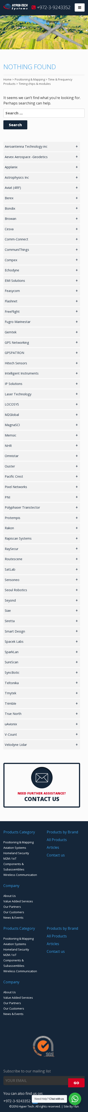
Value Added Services (18, 901)
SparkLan (12, 652)
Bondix (10, 208)
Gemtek (10, 332)
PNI (7, 497)
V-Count (11, 734)
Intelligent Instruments (22, 373)
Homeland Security (16, 853)
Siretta (10, 621)
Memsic (10, 435)
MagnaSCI (12, 425)
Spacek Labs (14, 641)
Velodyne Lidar (16, 744)
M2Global (12, 415)
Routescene (13, 559)
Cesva (9, 229)
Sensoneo (12, 580)
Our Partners (12, 907)
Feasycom (12, 291)
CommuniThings (17, 249)
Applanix (11, 167)
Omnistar (12, 456)
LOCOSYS (12, 404)
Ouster (10, 466)
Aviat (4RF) (13, 187)
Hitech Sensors (16, 363)
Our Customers (13, 912)
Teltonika (12, 683)
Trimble (10, 703)
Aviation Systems (14, 848)
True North (13, 713)
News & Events (13, 917)
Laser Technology (18, 394)
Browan (10, 218)
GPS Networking (17, 342)
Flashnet (11, 301)
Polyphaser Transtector (22, 507)
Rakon (9, 528)
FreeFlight (12, 311)
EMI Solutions (15, 280)
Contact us (56, 855)
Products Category (19, 832)
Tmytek (10, 693)
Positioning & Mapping (18, 842)
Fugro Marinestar (17, 322)
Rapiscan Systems (18, 538)
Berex (9, 198)
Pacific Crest (14, 476)
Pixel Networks (16, 487)
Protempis (12, 518)
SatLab (10, 569)
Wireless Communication (20, 875)
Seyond (10, 600)
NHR (8, 445)
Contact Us (41, 799)
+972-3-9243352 (53, 7)
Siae (8, 610)
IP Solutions (13, 384)
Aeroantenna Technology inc (26, 146)
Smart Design (15, 631)
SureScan (11, 662)
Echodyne (12, 270)
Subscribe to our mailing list (27, 1071)
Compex (11, 260)
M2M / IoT (9, 858)
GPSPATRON (14, 353)
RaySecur (11, 549)
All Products (57, 839)
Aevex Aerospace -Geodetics (26, 157)
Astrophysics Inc (17, 177)
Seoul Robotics (16, 590)
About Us (9, 896)
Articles (53, 847)
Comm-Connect (16, 239)
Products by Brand (62, 832)
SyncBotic (12, 672)
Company (11, 885)
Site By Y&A (71, 1106)
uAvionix (11, 724)
